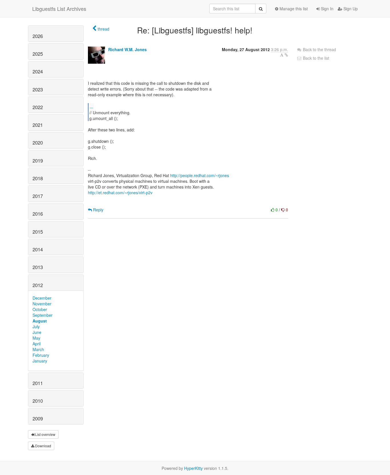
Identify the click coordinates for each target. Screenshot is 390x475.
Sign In (326, 8)
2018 (38, 178)
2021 (38, 124)
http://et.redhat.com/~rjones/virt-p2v (120, 192)
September (43, 315)
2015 (38, 231)
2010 (38, 400)
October (40, 309)
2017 (38, 196)
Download (42, 445)
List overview (44, 434)
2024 (38, 71)
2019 (38, 160)
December (42, 298)
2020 (38, 142)
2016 (38, 213)
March (38, 349)
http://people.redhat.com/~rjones (199, 175)
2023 (38, 89)
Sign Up (350, 8)
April (37, 343)
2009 (38, 418)
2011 (38, 383)
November (42, 303)
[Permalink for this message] (286, 54)
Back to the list (315, 58)
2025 (38, 53)
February (41, 355)
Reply (97, 210)
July (36, 326)
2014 (38, 249)
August (40, 321)
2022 (38, 107)
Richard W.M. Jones (127, 49)
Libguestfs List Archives (59, 8)
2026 (38, 36)
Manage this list (293, 8)
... (91, 106)
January (40, 361)
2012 (38, 285)
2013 (38, 267)
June (37, 332)
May (36, 338)
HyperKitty (193, 468)
